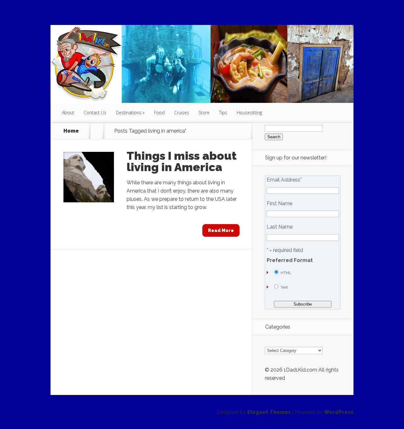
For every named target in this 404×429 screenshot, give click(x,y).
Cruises (181, 113)
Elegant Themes (269, 412)
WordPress (339, 412)
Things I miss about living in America (182, 161)
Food (159, 113)
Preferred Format (290, 260)
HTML (286, 273)
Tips (223, 113)
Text (284, 287)
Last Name (280, 226)
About (68, 113)
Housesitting (249, 113)
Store (204, 113)
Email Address (284, 179)
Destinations (128, 113)
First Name (279, 203)
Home (71, 131)
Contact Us (95, 113)
